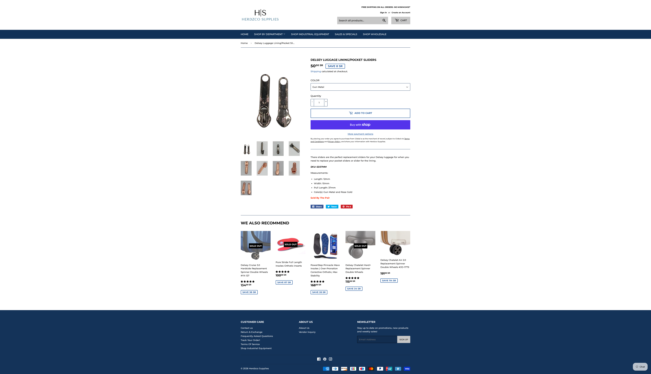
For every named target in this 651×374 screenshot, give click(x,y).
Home (244, 34)
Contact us (247, 328)
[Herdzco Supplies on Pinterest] (325, 359)
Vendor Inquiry (307, 332)
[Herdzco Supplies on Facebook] (319, 359)
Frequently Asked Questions (257, 336)
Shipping (316, 71)
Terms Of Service (250, 344)
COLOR (315, 80)
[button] (248, 281)
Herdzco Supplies (259, 368)
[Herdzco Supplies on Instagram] (330, 359)
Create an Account (401, 12)
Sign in (383, 12)
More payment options (360, 134)
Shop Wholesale (374, 34)
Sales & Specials (346, 34)
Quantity (316, 95)
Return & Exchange (251, 332)
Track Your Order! (250, 340)
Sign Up (403, 339)
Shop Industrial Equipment (310, 34)
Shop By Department (268, 34)
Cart (403, 20)
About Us (304, 328)
